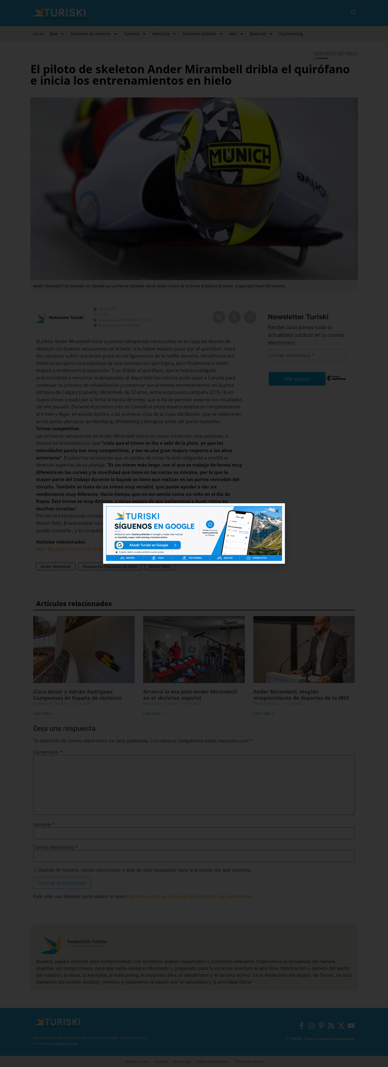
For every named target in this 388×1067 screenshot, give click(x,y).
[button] (277, 511)
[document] (194, 533)
